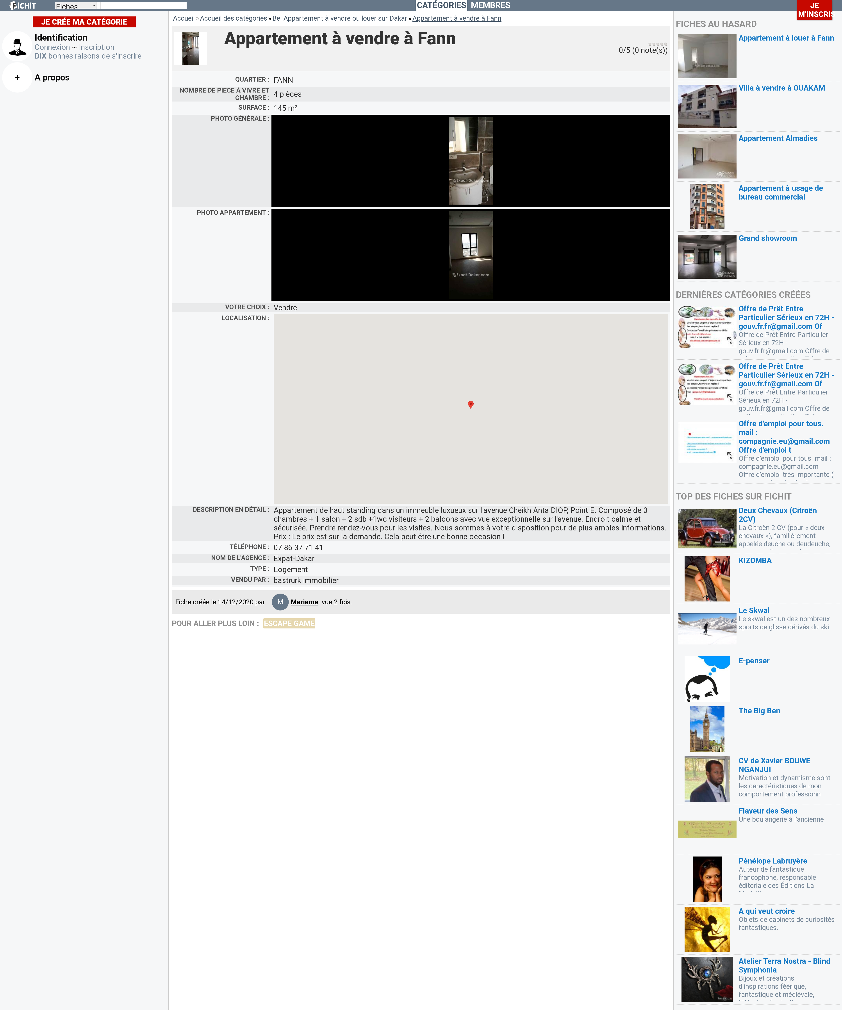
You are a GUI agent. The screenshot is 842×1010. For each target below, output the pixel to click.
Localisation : (245, 318)
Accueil (184, 18)
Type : (259, 569)
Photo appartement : (233, 212)
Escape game (289, 623)
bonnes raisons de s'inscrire (88, 56)
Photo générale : (240, 118)
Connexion (52, 47)
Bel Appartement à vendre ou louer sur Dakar (339, 18)
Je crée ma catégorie (84, 22)
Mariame (304, 602)
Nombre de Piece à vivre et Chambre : (224, 94)
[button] (471, 405)
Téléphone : (249, 547)
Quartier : (252, 79)
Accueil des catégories (233, 18)
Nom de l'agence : (240, 558)
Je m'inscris (815, 10)
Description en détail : (231, 509)
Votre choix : (247, 307)
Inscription (96, 47)
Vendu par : (250, 580)
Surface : (253, 107)
